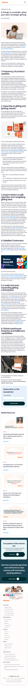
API (5, 649)
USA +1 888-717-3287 (8, 609)
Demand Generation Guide (10, 671)
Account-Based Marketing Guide (11, 659)
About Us (6, 631)
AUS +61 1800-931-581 (9, 615)
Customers (6, 637)
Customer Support (8, 644)
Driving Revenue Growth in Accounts (12, 664)
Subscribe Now (14, 403)
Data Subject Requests (16, 679)
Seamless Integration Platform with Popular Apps (13, 667)
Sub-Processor (21, 678)
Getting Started (7, 619)
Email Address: (7, 395)
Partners (6, 639)
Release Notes (7, 645)
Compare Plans (7, 625)
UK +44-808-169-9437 (9, 613)
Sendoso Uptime (8, 647)
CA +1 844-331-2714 (8, 611)
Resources (6, 627)
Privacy (4, 678)
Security (8, 679)
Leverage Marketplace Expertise (11, 669)
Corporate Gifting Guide (9, 654)
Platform (6, 621)
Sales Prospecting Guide (9, 658)
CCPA (16, 678)
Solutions (6, 623)
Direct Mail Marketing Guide (10, 656)
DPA (8, 678)
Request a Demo (8, 607)
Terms (12, 678)
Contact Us (6, 635)
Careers (6, 633)
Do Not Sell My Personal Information (14, 681)
